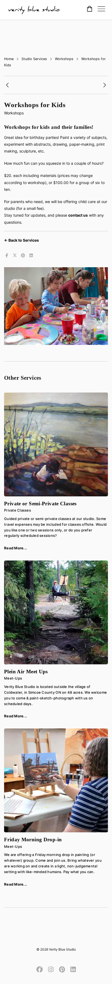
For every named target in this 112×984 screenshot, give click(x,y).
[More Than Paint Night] (104, 86)
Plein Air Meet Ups (26, 671)
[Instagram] (50, 969)
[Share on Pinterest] (22, 255)
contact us (78, 215)
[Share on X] (14, 255)
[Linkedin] (72, 969)
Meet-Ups (13, 678)
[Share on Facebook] (6, 255)
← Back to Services (21, 240)
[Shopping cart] (89, 9)
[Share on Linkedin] (31, 255)
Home (9, 59)
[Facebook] (40, 969)
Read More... (15, 548)
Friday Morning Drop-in (33, 839)
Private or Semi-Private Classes (40, 503)
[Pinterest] (62, 969)
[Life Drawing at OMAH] (7, 86)
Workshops (64, 59)
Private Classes (17, 510)
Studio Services (34, 59)
